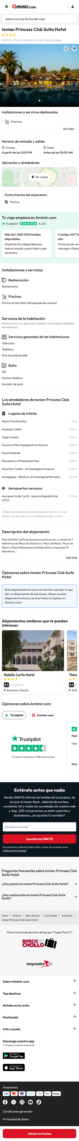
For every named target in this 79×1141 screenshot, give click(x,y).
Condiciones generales (18, 1111)
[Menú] (6, 6)
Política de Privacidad (14, 850)
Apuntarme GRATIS (39, 839)
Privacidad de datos (16, 1119)
